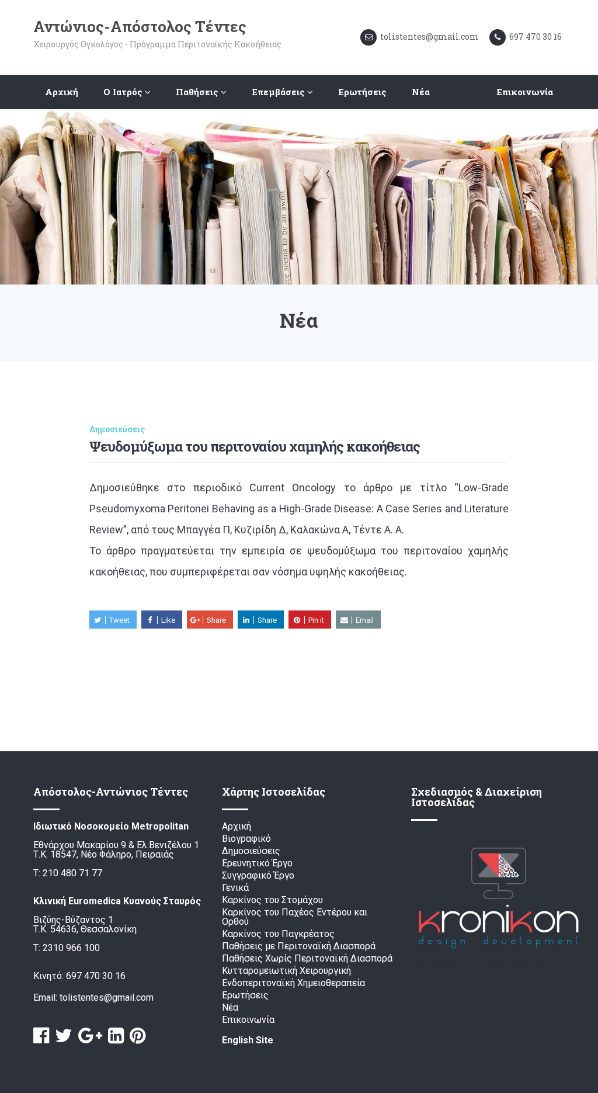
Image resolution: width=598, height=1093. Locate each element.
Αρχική (61, 92)
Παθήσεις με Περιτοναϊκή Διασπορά (299, 947)
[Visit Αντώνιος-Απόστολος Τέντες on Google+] (90, 1036)
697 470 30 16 (96, 976)
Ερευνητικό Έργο (257, 864)
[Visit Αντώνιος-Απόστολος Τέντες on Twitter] (63, 1036)
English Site (247, 1041)
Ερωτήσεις (362, 92)
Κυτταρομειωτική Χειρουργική (286, 971)
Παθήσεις (198, 92)
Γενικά (235, 888)
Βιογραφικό (246, 839)
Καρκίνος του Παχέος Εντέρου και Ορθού (294, 917)
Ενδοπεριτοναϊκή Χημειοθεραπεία (293, 983)
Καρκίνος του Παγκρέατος (278, 934)
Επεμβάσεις (279, 92)
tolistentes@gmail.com (107, 998)
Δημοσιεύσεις (117, 429)
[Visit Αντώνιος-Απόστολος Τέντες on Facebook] (41, 1036)
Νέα (421, 92)
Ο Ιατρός (124, 92)
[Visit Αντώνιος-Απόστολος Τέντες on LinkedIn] (116, 1036)
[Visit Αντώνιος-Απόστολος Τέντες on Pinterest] (137, 1036)
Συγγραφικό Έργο (258, 876)
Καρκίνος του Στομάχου (272, 900)
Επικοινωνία (524, 92)
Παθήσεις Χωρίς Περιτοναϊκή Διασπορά (307, 959)
